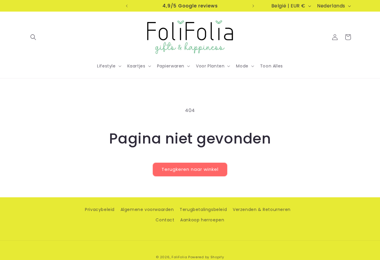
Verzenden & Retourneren (262, 209)
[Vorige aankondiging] (126, 6)
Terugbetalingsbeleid (203, 209)
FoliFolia (179, 257)
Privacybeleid (100, 209)
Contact (165, 220)
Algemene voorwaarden (147, 209)
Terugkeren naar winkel (190, 169)
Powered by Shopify (206, 257)
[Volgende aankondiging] (253, 6)
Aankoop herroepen (202, 220)
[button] (33, 37)
